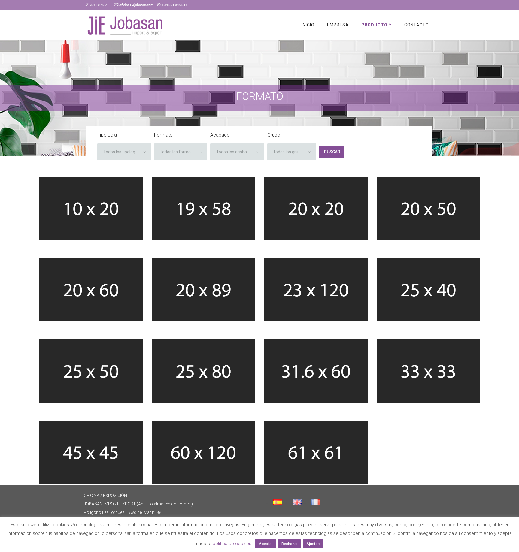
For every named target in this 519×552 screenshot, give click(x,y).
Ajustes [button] (313, 543)
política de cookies (232, 543)
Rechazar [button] (289, 543)
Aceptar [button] (266, 543)
